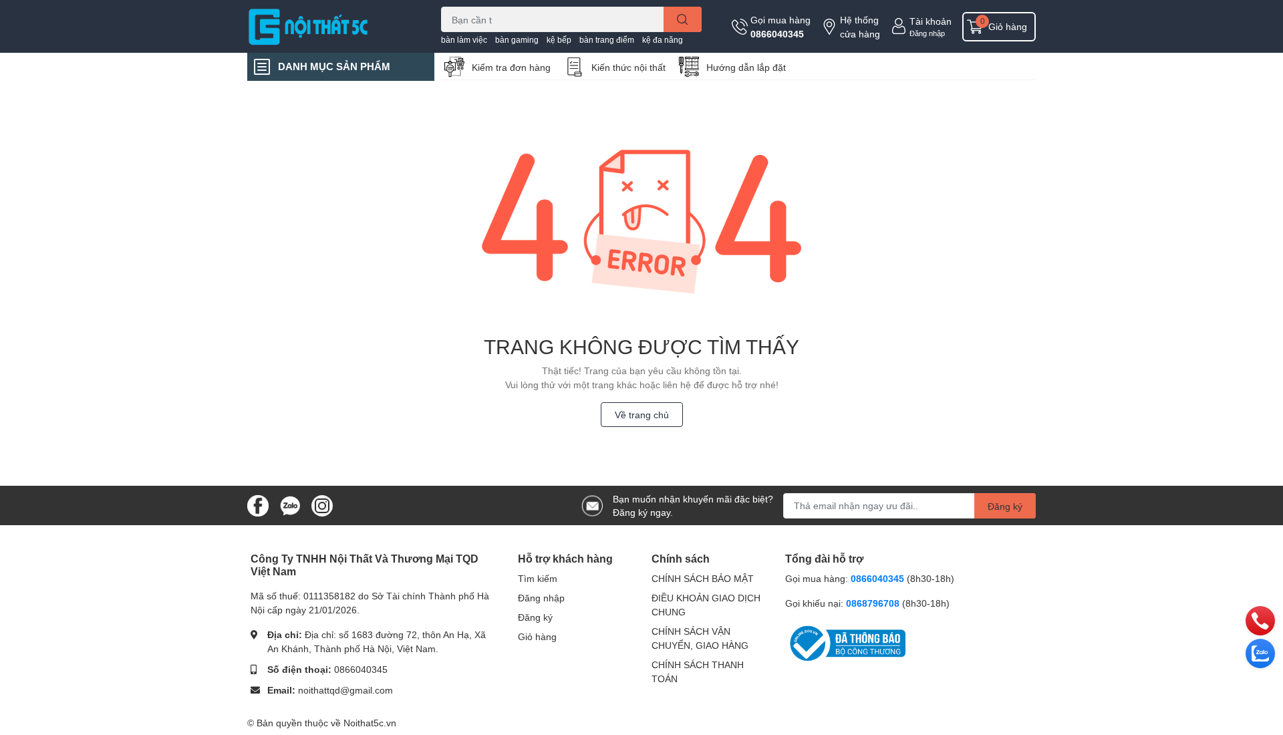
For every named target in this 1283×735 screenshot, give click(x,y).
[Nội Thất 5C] (330, 26)
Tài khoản (930, 21)
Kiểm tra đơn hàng (511, 67)
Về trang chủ (642, 414)
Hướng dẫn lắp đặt (746, 67)
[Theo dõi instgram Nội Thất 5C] (322, 504)
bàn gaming (517, 40)
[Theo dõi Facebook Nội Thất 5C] (258, 504)
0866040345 (777, 33)
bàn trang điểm (606, 40)
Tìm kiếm (537, 578)
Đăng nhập (927, 33)
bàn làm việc (464, 40)
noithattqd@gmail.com (345, 690)
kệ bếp (559, 40)
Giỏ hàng (537, 636)
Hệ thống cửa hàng (860, 26)
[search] (683, 19)
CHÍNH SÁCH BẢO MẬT (703, 578)
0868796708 (874, 603)
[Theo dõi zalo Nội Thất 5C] (290, 504)
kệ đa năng (662, 40)
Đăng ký (1005, 506)
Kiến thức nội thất (628, 67)
